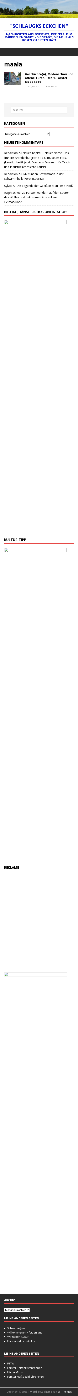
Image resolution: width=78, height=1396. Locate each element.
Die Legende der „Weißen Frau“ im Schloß (44, 186)
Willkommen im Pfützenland (24, 1332)
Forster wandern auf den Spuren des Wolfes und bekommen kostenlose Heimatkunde (36, 197)
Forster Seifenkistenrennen (24, 1368)
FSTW (10, 1363)
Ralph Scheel (12, 193)
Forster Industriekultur (21, 1341)
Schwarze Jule (16, 1328)
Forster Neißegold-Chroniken (25, 1376)
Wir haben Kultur (17, 1337)
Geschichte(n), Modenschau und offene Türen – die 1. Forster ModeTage (49, 78)
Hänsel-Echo (15, 1372)
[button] (72, 52)
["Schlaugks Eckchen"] (39, 16)
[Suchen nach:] (39, 110)
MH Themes (65, 1391)
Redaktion (51, 86)
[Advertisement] (39, 924)
